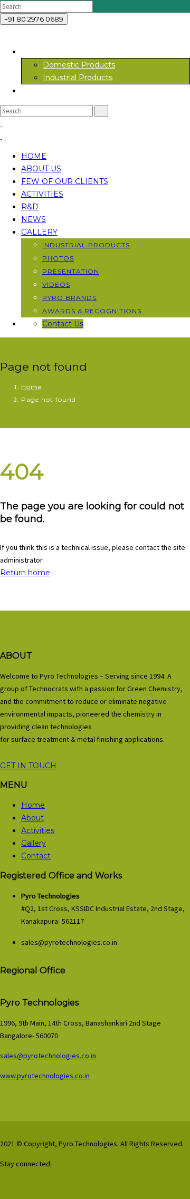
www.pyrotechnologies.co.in (45, 1075)
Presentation (70, 271)
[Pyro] (1, 123)
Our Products (46, 51)
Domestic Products (79, 65)
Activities (42, 194)
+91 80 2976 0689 (33, 19)
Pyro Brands (69, 298)
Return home (25, 572)
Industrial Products (77, 77)
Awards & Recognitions (91, 311)
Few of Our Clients (64, 181)
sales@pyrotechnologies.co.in (48, 1055)
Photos (58, 258)
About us (41, 168)
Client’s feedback (52, 90)
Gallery (39, 232)
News (33, 219)
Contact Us (62, 323)
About (32, 818)
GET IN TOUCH (28, 765)
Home (33, 156)
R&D (30, 206)
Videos (56, 284)
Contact (36, 855)
